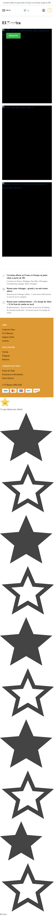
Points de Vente (8, 371)
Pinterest (5, 359)
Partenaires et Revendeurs (12, 374)
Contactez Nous (8, 330)
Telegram (6, 356)
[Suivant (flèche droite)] (49, 458)
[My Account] (43, 11)
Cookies (5, 341)
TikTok (5, 352)
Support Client (8, 337)
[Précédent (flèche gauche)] (5, 458)
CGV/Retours (7, 333)
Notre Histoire (8, 378)
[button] (49, 10)
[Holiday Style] (27, 219)
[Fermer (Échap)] (38, 3)
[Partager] (44, 3)
